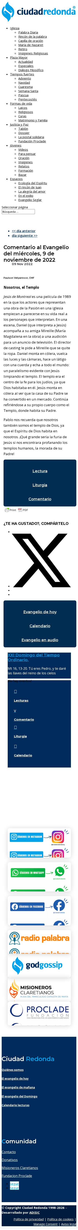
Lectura (39, 471)
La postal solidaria (31, 137)
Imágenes (25, 162)
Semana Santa (28, 91)
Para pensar (27, 154)
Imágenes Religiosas (33, 53)
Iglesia (14, 28)
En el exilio (25, 195)
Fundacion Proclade (17, 1175)
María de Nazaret (30, 45)
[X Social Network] (41, 586)
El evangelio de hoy (15, 1079)
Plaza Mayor (19, 57)
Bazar (22, 175)
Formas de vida (21, 103)
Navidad (24, 82)
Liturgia (39, 485)
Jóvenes (15, 145)
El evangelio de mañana (18, 1087)
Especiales (25, 66)
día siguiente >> (24, 235)
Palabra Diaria (28, 32)
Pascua (23, 95)
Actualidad (25, 61)
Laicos (22, 108)
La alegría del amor (32, 191)
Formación (25, 170)
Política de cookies (60, 1219)
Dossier (24, 133)
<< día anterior (24, 231)
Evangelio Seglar (30, 200)
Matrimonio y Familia (32, 120)
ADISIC (34, 1212)
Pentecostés (27, 99)
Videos (23, 149)
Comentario (39, 499)
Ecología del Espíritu (32, 183)
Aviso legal (68, 1224)
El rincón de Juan (29, 187)
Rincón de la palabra (32, 36)
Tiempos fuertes (22, 74)
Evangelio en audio (39, 640)
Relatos (23, 166)
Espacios (16, 179)
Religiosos (25, 112)
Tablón (23, 128)
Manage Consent (45, 1224)
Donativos (10, 1160)
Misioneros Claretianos (20, 1168)
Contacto (9, 1152)
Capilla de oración (30, 41)
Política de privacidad (29, 1219)
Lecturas (21, 700)
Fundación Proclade (32, 141)
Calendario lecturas (15, 1105)
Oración (23, 158)
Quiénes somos (13, 1070)
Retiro (22, 49)
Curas (22, 116)
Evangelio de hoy (40, 612)
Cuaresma (25, 87)
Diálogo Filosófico (30, 70)
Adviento (24, 78)
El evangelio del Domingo (19, 1096)
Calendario (40, 626)
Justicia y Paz (19, 124)
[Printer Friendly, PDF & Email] (16, 512)
